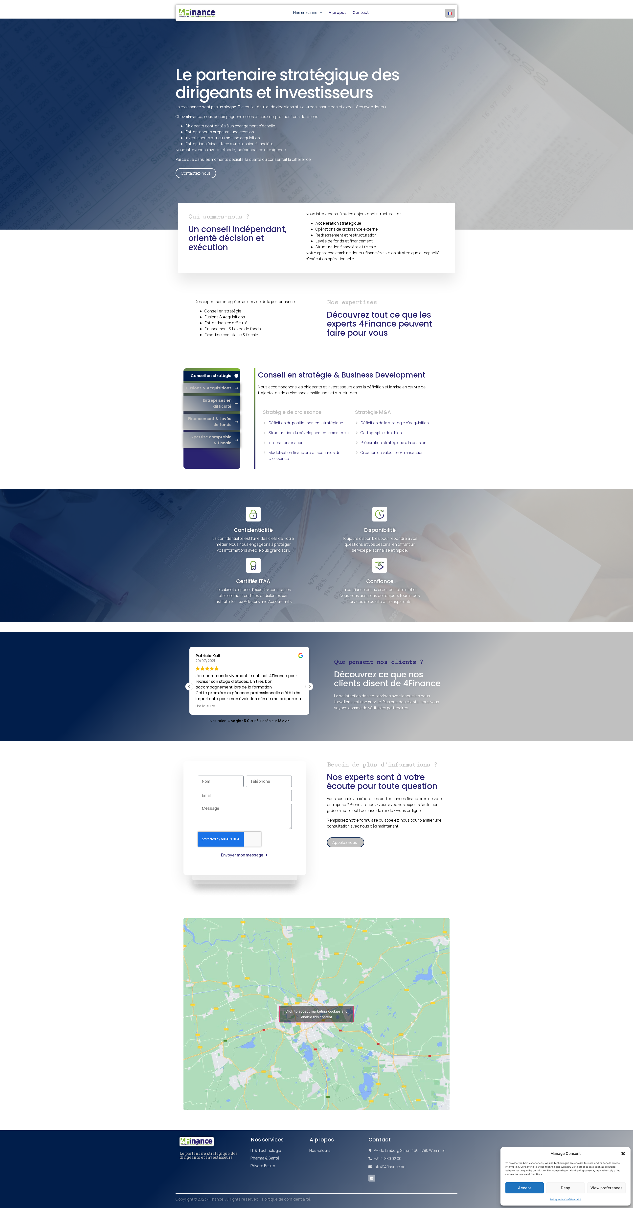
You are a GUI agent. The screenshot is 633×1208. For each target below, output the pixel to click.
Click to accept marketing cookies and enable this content (316, 1014)
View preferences (606, 1187)
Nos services (267, 1139)
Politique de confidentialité (286, 1199)
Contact (379, 1139)
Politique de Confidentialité (565, 1199)
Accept (524, 1187)
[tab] (211, 376)
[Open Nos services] (320, 13)
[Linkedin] (371, 1178)
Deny (565, 1187)
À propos (322, 1139)
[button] (623, 1153)
